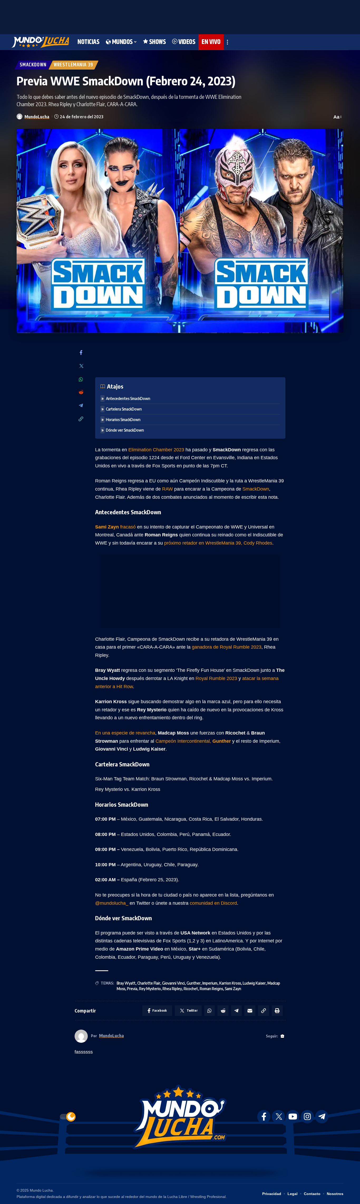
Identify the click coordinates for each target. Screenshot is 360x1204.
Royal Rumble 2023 (216, 678)
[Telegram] (81, 406)
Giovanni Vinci (173, 983)
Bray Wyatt (126, 983)
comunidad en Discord (213, 903)
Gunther (194, 983)
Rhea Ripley (172, 988)
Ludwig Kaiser (254, 983)
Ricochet (191, 988)
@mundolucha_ (112, 903)
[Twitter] (81, 366)
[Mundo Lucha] (40, 42)
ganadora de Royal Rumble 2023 (226, 647)
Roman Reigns (211, 988)
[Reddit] (81, 392)
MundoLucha (37, 116)
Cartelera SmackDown (124, 409)
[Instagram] (307, 1116)
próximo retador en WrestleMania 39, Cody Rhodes (218, 543)
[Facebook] (81, 353)
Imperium (209, 983)
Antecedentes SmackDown (128, 398)
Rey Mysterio (150, 988)
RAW (168, 489)
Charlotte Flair (148, 983)
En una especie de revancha (125, 733)
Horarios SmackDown (123, 419)
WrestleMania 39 (73, 65)
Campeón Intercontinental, (193, 741)
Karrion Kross (230, 983)
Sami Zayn (233, 988)
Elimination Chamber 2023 (157, 449)
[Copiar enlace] (81, 419)
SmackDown (33, 65)
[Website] (282, 1036)
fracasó (116, 527)
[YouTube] (292, 1116)
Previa (132, 988)
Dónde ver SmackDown (125, 430)
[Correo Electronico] (249, 1010)
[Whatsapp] (81, 379)
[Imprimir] (277, 1010)
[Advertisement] (180, 16)
